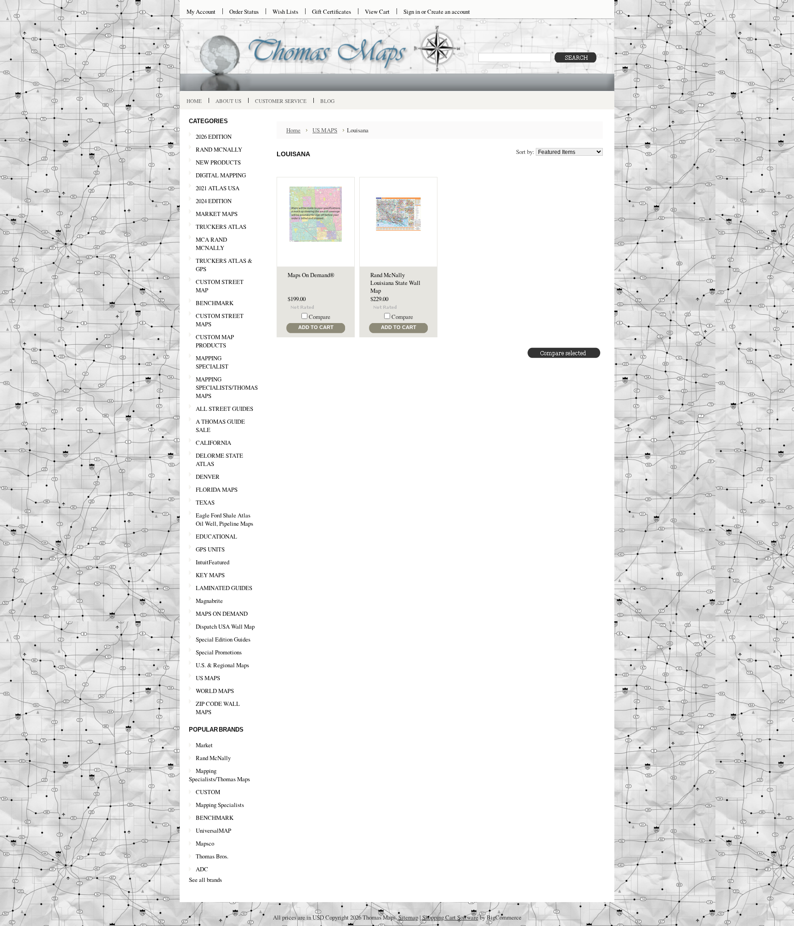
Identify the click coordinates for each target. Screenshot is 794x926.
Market (204, 745)
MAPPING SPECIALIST (212, 362)
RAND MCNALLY (219, 149)
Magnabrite (209, 601)
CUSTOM (208, 792)
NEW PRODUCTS (215, 162)
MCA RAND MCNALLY (211, 243)
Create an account (448, 11)
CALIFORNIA (210, 443)
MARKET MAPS (217, 214)
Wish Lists (285, 11)
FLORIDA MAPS (217, 489)
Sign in (411, 11)
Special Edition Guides (223, 639)
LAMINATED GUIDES (224, 588)
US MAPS (204, 678)
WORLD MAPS (215, 691)
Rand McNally (213, 758)
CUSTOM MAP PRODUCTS (215, 341)
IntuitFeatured (212, 562)
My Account (201, 11)
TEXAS (202, 502)
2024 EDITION (210, 201)
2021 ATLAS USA (214, 188)
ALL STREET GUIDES (224, 408)
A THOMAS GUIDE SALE (217, 425)
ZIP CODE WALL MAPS (218, 707)
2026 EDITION (214, 136)
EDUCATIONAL (216, 536)
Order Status (244, 11)
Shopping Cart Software (450, 917)
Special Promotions (215, 652)
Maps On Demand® (311, 275)
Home (293, 130)
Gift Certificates (331, 11)
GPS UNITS (210, 549)
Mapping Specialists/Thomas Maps (219, 775)
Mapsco (205, 843)
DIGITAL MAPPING (221, 175)
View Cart (377, 11)
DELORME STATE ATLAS (219, 459)
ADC (202, 869)
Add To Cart (316, 327)
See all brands (205, 879)
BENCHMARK (214, 303)
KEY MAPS (210, 575)
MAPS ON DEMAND (222, 613)
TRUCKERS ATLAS (221, 226)
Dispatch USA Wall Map (225, 626)
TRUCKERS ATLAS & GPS (224, 264)
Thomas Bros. (212, 856)
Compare (319, 316)
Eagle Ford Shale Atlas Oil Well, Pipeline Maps (224, 519)
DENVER (208, 476)
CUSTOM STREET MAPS (220, 320)
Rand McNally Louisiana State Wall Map (395, 283)
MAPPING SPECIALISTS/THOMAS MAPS (223, 387)
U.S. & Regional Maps (222, 665)
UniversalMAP (213, 830)
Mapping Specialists (220, 805)
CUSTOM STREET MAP (220, 286)
